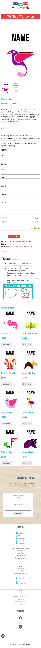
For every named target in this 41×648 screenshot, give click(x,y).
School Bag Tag (28, 246)
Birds (17, 246)
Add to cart (13, 236)
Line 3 (3, 194)
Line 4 (3, 203)
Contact (20, 590)
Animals (7, 104)
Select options (6, 344)
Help (20, 566)
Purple (21, 246)
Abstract (7, 246)
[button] (13, 8)
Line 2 (3, 186)
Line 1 (3, 177)
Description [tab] (7, 252)
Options (4, 221)
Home (2, 104)
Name (3, 155)
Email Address (18, 504)
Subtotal (4, 218)
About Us (20, 527)
